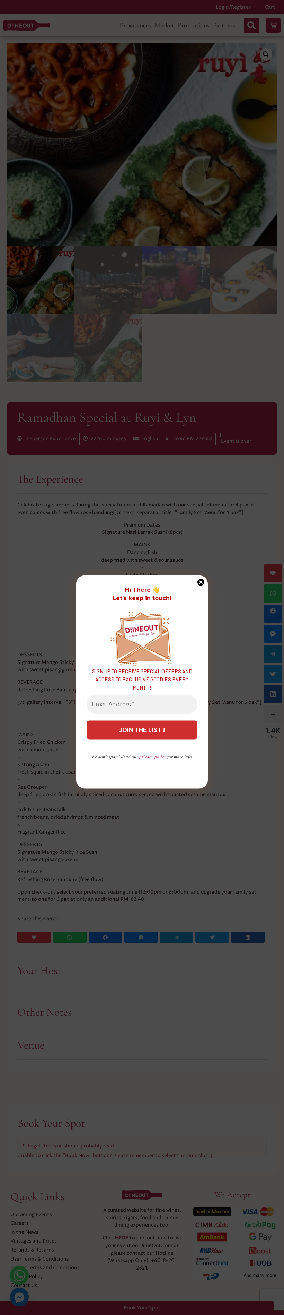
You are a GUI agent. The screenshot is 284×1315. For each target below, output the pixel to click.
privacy (152, 756)
